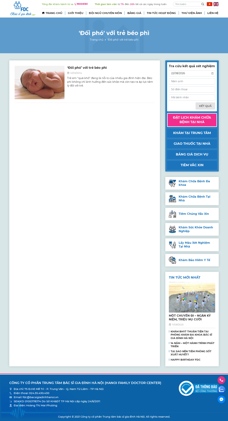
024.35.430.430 (39, 393)
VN (209, 4)
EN (216, 4)
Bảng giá (134, 13)
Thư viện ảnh (192, 13)
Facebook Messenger (221, 399)
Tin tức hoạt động (161, 13)
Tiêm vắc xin (192, 165)
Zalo (221, 390)
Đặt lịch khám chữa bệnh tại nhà (192, 120)
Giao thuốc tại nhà (192, 144)
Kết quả (205, 106)
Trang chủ (54, 13)
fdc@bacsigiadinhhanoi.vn (40, 397)
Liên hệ (212, 13)
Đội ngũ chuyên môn (105, 13)
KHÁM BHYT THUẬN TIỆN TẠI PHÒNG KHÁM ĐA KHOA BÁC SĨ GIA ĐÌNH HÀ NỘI (191, 335)
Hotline (221, 380)
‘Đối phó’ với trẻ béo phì (87, 68)
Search (202, 4)
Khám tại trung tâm (192, 133)
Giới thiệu (75, 13)
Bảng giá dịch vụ (192, 154)
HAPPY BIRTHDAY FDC (185, 359)
